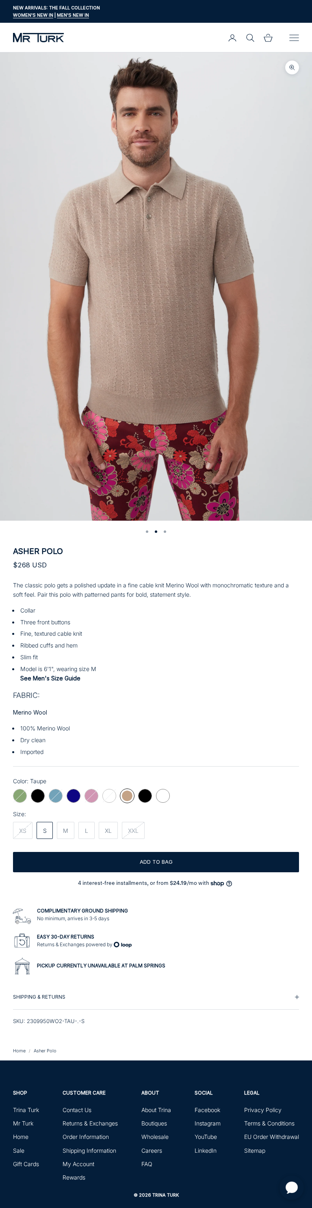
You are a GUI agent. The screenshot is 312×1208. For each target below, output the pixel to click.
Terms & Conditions (269, 1123)
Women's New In (33, 15)
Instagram (208, 1123)
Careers (151, 1150)
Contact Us (77, 1109)
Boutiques (154, 1123)
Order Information (86, 1136)
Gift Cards (26, 1163)
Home (19, 1051)
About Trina (156, 1109)
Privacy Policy (263, 1109)
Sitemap (254, 1150)
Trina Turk (26, 1109)
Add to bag (156, 861)
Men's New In (73, 15)
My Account (78, 1163)
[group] (156, 997)
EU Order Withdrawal (271, 1136)
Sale (18, 1150)
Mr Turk (23, 1123)
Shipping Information (89, 1150)
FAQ (146, 1163)
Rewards (74, 1177)
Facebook (207, 1109)
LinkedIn (206, 1150)
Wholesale (155, 1136)
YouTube (206, 1136)
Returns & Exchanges (90, 1123)
